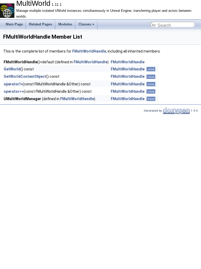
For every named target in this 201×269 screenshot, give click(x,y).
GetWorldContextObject (25, 76)
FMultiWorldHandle (89, 51)
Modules (65, 24)
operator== (14, 91)
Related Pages (40, 24)
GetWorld (12, 69)
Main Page (14, 24)
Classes (85, 24)
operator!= (13, 84)
